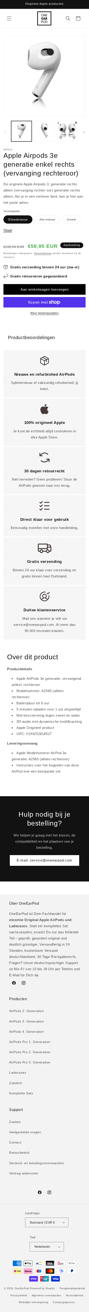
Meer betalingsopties (44, 313)
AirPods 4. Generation (26, 1031)
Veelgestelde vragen (25, 1132)
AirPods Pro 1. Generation (29, 1042)
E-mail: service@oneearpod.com (44, 860)
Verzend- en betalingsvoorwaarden (36, 1163)
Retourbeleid (19, 1152)
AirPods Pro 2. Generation (29, 1052)
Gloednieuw (18, 219)
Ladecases (17, 1072)
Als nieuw (49, 220)
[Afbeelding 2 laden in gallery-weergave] (44, 131)
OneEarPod (22, 1288)
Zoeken (15, 1122)
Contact (15, 1142)
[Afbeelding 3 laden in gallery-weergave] (67, 131)
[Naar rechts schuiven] (84, 132)
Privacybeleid (18, 1295)
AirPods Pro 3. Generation (29, 1062)
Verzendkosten (43, 253)
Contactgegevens (64, 1302)
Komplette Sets (21, 1093)
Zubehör (15, 1083)
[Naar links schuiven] (5, 132)
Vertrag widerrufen (23, 1173)
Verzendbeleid (74, 1295)
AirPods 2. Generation (26, 1011)
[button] (9, 18)
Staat (7, 230)
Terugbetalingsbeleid (72, 1288)
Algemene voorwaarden (46, 1295)
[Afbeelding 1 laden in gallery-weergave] (21, 131)
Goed (74, 220)
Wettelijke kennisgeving (33, 1302)
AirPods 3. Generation (26, 1021)
